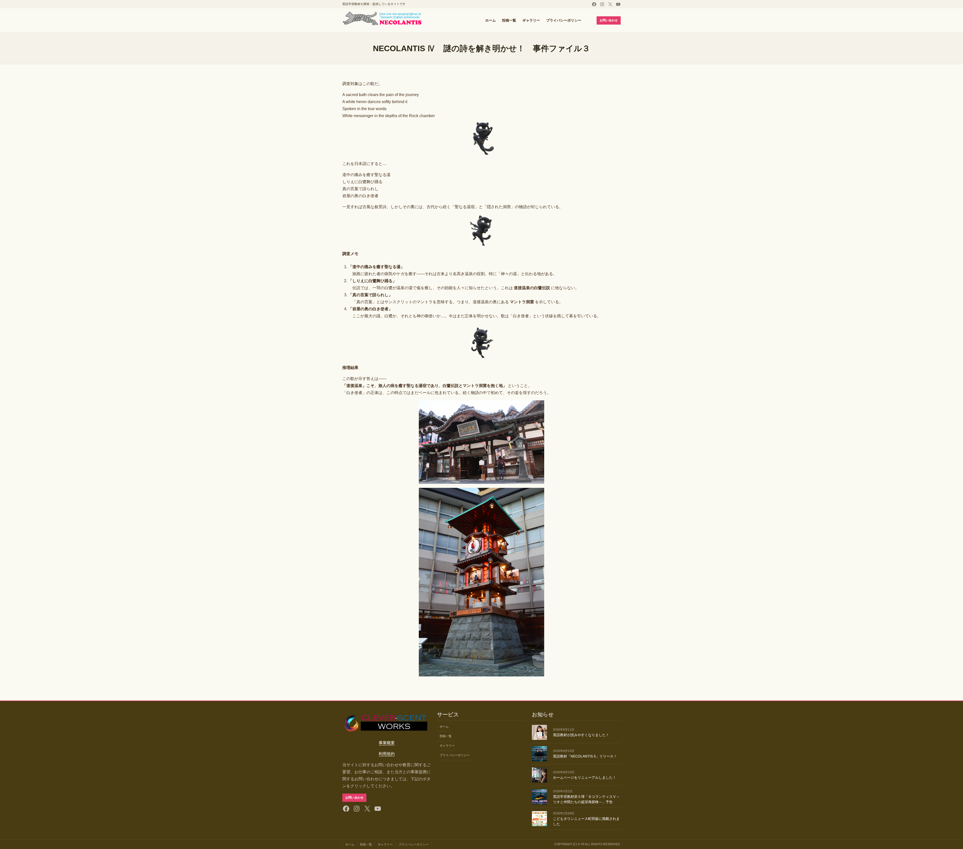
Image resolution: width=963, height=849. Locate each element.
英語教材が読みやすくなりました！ (581, 735)
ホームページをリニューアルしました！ (584, 778)
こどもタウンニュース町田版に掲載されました (586, 821)
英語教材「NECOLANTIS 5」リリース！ (585, 756)
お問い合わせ (609, 20)
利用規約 (387, 754)
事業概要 (387, 743)
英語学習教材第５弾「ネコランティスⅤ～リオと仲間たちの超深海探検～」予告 (586, 799)
